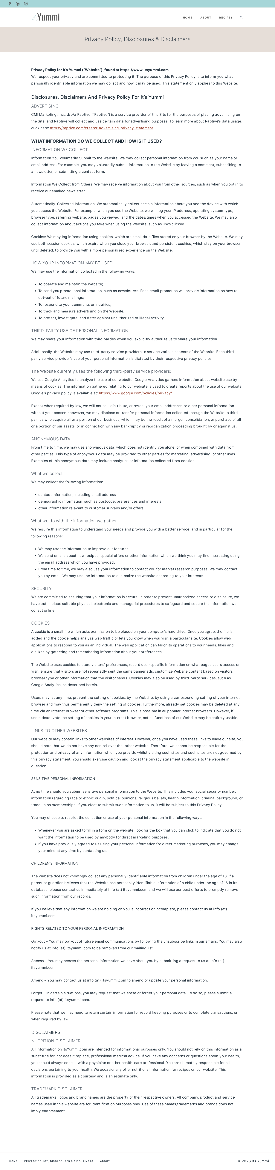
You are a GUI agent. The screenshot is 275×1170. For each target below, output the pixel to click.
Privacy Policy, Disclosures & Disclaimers (58, 1161)
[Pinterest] (18, 3)
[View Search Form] (241, 17)
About (205, 17)
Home (187, 17)
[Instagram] (26, 3)
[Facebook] (9, 3)
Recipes (226, 17)
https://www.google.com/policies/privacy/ (135, 393)
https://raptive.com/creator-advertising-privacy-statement (101, 128)
